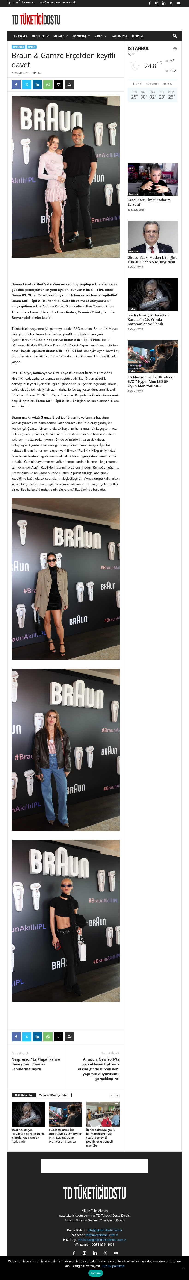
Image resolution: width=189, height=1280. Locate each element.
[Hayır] (183, 1267)
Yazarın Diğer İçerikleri (53, 1095)
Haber (31, 46)
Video (99, 36)
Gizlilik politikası (113, 1266)
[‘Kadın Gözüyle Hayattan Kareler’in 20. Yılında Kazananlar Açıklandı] (28, 1114)
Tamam (96, 1273)
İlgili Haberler (23, 1095)
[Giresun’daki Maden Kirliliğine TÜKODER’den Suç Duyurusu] (153, 237)
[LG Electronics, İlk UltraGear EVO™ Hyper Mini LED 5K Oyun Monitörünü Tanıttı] (65, 1114)
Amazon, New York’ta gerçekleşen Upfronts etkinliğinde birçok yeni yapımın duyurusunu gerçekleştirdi (99, 1069)
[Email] (58, 84)
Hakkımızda (119, 36)
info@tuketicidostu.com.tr (105, 1230)
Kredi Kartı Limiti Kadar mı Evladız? (149, 202)
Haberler (38, 36)
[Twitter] (171, 3)
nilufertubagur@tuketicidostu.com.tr (102, 1240)
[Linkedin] (164, 3)
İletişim (137, 36)
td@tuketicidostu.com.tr (102, 1235)
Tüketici (133, 193)
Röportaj (79, 36)
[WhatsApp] (48, 84)
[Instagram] (156, 3)
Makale (58, 36)
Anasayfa (20, 36)
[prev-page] (111, 1095)
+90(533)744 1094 (102, 1244)
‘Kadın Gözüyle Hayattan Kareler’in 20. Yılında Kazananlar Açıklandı (28, 1136)
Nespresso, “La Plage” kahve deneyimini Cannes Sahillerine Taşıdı (36, 1064)
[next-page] (117, 1095)
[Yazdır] (69, 84)
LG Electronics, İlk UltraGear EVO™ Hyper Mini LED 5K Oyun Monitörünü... (151, 381)
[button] (175, 36)
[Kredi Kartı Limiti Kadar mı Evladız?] (153, 179)
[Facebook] (149, 3)
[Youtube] (178, 3)
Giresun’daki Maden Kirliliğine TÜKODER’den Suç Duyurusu (152, 259)
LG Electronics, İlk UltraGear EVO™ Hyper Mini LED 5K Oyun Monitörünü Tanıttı (65, 1136)
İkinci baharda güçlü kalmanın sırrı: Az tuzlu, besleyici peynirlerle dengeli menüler (100, 1137)
